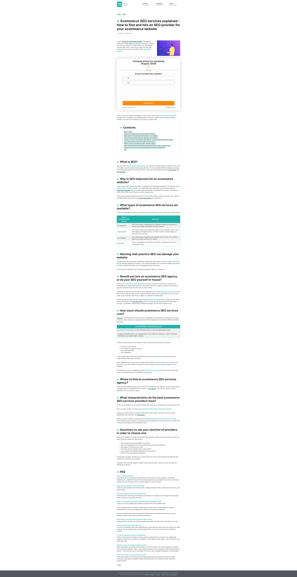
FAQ (125, 149)
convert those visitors (145, 198)
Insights (163, 574)
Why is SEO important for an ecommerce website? (139, 133)
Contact (158, 574)
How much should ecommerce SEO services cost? (139, 141)
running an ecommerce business (132, 41)
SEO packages (121, 172)
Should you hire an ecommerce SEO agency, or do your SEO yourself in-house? (148, 139)
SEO (120, 565)
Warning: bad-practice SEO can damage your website (140, 137)
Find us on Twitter (172, 574)
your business (146, 4)
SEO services (172, 170)
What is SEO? (128, 131)
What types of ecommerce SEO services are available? (141, 135)
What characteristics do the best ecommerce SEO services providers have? (147, 145)
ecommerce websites (123, 190)
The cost (119, 318)
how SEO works (137, 301)
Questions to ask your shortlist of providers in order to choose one (144, 147)
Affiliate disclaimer (149, 574)
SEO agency (152, 388)
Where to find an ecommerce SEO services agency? (140, 143)
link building (141, 415)
